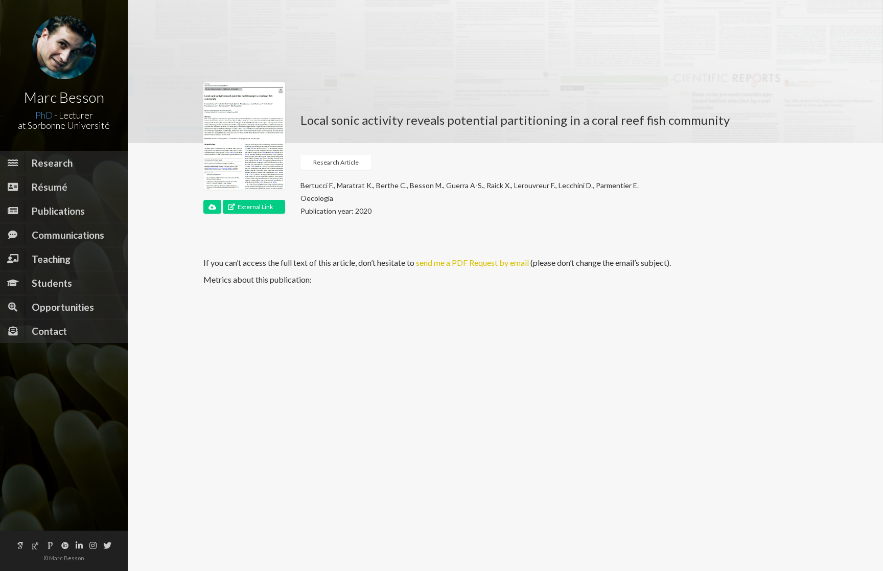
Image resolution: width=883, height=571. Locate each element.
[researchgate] (35, 545)
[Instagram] (93, 545)
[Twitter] (107, 545)
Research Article (336, 162)
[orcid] (65, 545)
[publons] (50, 545)
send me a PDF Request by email (472, 262)
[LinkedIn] (79, 545)
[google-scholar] (20, 545)
